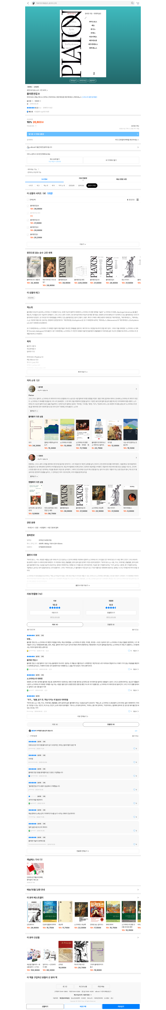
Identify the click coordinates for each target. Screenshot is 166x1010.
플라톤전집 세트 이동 (85, 214)
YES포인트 (30, 126)
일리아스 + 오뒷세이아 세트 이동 (50, 959)
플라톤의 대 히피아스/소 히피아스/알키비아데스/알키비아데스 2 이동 (99, 434)
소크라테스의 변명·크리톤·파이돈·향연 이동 (129, 916)
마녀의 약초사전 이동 (81, 956)
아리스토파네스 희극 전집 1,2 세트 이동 (51, 503)
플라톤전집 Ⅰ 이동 (85, 236)
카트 (138, 3)
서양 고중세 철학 (52, 528)
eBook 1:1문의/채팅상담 (102, 991)
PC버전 (83, 998)
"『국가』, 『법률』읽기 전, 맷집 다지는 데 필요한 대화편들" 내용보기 (83, 703)
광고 (112, 998)
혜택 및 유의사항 (55, 617)
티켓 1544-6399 (74, 991)
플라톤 (29, 101)
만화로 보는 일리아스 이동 (97, 916)
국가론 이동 (115, 434)
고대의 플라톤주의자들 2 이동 (97, 956)
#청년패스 (31, 298)
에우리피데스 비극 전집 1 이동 (50, 271)
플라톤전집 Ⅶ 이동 (85, 221)
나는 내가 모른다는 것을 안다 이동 (130, 434)
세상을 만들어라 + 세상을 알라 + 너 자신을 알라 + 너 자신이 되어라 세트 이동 (34, 959)
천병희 (37, 101)
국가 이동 (36, 434)
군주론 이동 (65, 956)
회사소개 (89, 998)
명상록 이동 (65, 916)
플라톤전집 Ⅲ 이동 (85, 207)
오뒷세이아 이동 (34, 916)
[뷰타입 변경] (138, 200)
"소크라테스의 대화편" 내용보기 (83, 682)
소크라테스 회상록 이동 (99, 500)
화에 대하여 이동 (113, 916)
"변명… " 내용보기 (83, 643)
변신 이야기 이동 (129, 271)
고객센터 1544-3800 (61, 991)
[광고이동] (132, 3)
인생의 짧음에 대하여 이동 (50, 916)
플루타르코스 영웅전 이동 (34, 271)
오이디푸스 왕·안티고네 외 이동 (36, 499)
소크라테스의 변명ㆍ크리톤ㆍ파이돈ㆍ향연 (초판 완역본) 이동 (83, 434)
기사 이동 (35, 873)
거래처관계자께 (98, 998)
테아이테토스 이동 (130, 500)
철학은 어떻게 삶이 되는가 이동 (51, 434)
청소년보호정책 (75, 998)
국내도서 (31, 528)
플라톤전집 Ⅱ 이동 (85, 229)
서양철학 (43, 528)
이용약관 (55, 998)
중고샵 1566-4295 (88, 991)
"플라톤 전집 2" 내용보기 (83, 663)
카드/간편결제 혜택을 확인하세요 (126, 140)
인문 (36, 528)
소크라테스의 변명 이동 (67, 434)
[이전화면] (28, 3)
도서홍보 (106, 998)
